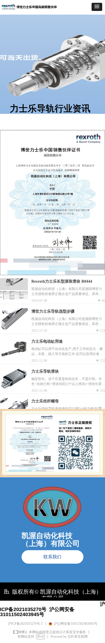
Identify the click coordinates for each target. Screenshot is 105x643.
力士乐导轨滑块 (45, 371)
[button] (97, 7)
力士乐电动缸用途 (47, 341)
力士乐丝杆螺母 (45, 401)
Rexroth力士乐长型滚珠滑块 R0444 (61, 281)
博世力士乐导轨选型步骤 (52, 311)
